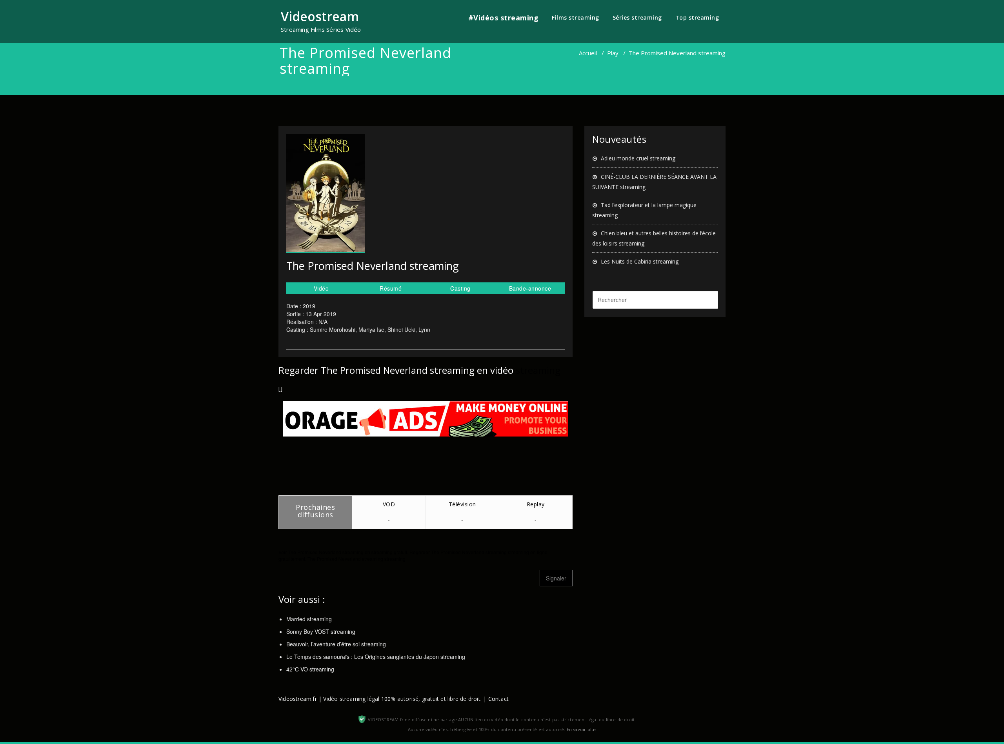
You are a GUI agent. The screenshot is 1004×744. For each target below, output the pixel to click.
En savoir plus (582, 729)
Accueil (588, 53)
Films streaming (575, 17)
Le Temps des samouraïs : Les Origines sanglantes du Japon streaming (375, 656)
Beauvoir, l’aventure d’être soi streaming (336, 644)
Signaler (556, 578)
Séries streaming (637, 17)
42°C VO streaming (310, 669)
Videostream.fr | (300, 698)
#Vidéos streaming (503, 17)
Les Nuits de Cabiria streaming (639, 261)
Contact (498, 698)
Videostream (320, 16)
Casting (460, 288)
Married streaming (309, 619)
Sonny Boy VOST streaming (320, 631)
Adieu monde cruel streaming (638, 158)
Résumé (391, 288)
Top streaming (697, 17)
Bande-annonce (530, 288)
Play (612, 53)
